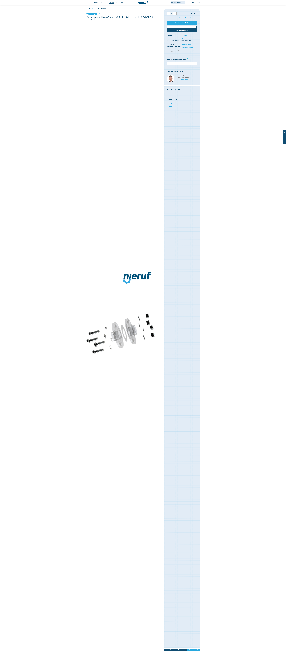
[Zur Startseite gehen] (143, 3)
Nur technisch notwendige (171, 650)
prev (87, 335)
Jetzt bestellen (181, 23)
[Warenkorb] (198, 2)
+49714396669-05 (183, 80)
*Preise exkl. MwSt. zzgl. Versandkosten (188, 18)
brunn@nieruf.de (184, 81)
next (154, 335)
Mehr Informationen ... (123, 650)
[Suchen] (186, 2)
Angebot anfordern (182, 31)
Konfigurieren (183, 650)
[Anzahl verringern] (168, 13)
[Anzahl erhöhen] (175, 13)
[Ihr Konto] (195, 2)
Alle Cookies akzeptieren (194, 650)
